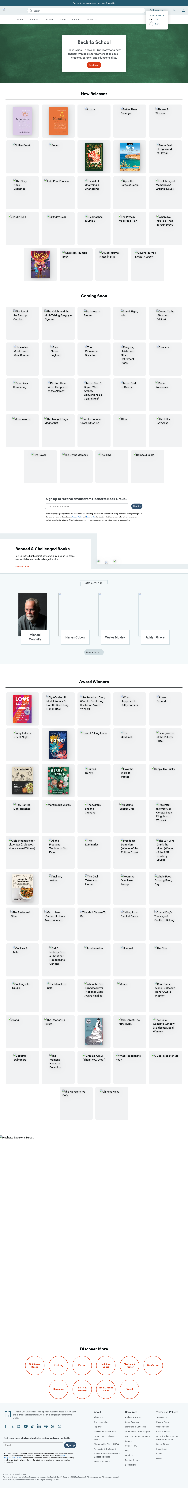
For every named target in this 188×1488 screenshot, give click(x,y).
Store (63, 19)
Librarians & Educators (135, 1426)
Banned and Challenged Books (105, 1438)
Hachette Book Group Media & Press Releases (107, 1455)
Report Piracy (162, 1443)
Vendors (129, 1455)
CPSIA (159, 1453)
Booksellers (130, 1464)
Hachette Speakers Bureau (137, 1436)
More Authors (92, 652)
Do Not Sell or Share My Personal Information (167, 1438)
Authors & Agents (133, 1417)
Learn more (20, 566)
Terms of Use (162, 1417)
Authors (34, 19)
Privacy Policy (162, 1421)
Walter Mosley (115, 637)
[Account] (174, 10)
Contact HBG (131, 1445)
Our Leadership (101, 1421)
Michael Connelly (35, 636)
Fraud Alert (161, 1448)
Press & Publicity (102, 1461)
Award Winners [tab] (94, 681)
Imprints (76, 19)
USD (157, 19)
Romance (58, 1389)
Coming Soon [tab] (94, 295)
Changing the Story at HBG (106, 1443)
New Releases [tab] (94, 93)
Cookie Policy (162, 1426)
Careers (128, 1440)
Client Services (132, 1421)
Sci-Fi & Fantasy (82, 1389)
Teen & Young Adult (106, 1389)
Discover (49, 19)
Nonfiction (153, 1365)
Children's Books (34, 1365)
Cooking (58, 1365)
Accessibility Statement (105, 1448)
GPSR (159, 1458)
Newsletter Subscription (105, 1431)
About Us (92, 19)
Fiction (82, 1365)
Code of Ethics (163, 1431)
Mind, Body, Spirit (106, 1365)
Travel (129, 1389)
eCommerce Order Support (137, 1431)
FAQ (127, 1450)
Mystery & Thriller (129, 1365)
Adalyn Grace (155, 637)
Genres (19, 19)
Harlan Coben (75, 637)
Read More (94, 65)
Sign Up (137, 506)
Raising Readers (132, 1459)
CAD (157, 24)
